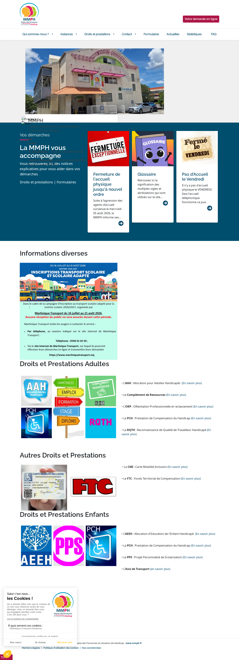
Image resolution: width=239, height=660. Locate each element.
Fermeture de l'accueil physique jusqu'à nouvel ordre (107, 184)
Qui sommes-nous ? (36, 34)
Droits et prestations (97, 34)
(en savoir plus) (160, 569)
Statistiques (194, 34)
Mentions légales (31, 648)
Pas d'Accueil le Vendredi (195, 177)
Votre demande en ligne (201, 19)
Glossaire (147, 174)
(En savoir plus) (192, 383)
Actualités (173, 34)
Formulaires (151, 34)
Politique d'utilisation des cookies (61, 648)
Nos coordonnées (91, 648)
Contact (127, 34)
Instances (67, 34)
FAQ (213, 34)
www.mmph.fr (134, 643)
